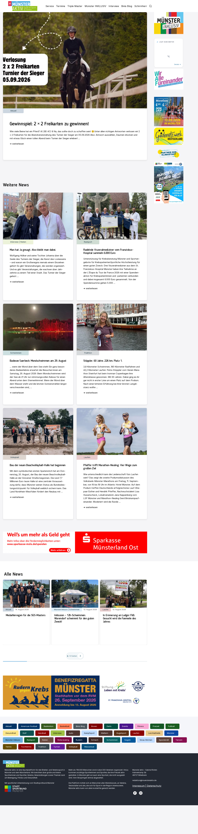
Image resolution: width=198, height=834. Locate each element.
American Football (29, 726)
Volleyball (73, 747)
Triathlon (42, 747)
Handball (42, 733)
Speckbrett (164, 740)
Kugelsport (121, 733)
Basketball (64, 726)
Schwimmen (112, 740)
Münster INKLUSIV (95, 6)
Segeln (127, 740)
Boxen (94, 726)
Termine (60, 6)
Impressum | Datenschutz (146, 785)
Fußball (171, 726)
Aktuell (9, 726)
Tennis (9, 747)
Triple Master (74, 6)
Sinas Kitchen (146, 740)
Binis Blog (126, 6)
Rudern (79, 740)
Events (125, 726)
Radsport (31, 740)
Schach (94, 740)
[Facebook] (135, 792)
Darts (109, 726)
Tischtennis (26, 747)
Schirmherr (140, 6)
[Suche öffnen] (150, 6)
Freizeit (156, 726)
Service (50, 6)
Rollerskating (63, 740)
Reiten (45, 740)
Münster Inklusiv (13, 740)
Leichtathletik (154, 733)
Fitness (140, 726)
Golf (24, 733)
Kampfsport (89, 733)
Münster (170, 733)
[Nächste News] (80, 656)
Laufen (136, 733)
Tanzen (179, 740)
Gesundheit (11, 733)
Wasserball (89, 747)
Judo (71, 733)
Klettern (104, 733)
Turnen (56, 747)
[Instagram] (140, 792)
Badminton (48, 726)
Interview (114, 6)
